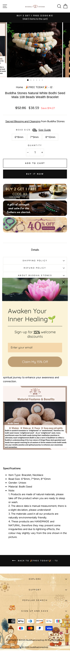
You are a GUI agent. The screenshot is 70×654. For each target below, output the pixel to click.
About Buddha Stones (35, 275)
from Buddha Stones (35, 121)
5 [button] (40, 80)
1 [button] (28, 80)
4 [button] (37, 80)
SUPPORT (35, 590)
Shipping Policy (35, 260)
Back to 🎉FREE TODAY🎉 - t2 (37, 560)
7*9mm (34, 137)
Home (19, 87)
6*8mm (19, 137)
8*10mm (50, 137)
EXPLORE (35, 579)
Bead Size (23, 130)
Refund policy (35, 268)
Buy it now (35, 174)
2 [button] (31, 80)
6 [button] (43, 80)
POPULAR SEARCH (35, 600)
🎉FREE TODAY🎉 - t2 (38, 87)
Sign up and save (34, 611)
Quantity (35, 145)
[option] (35, 17)
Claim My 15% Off (35, 362)
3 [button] (34, 80)
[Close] (63, 282)
